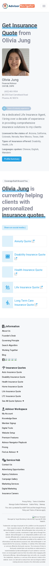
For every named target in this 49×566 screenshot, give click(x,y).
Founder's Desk (9, 335)
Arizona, (33, 133)
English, (35, 149)
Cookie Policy (33, 504)
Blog (4, 355)
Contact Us (7, 464)
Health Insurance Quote (12, 382)
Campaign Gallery (10, 479)
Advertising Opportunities (13, 469)
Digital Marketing (9, 488)
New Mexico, (26, 136)
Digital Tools (7, 428)
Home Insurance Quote (12, 386)
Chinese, (27, 149)
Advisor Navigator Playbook (14, 442)
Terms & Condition (39, 502)
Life (11, 144)
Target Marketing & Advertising (25, 519)
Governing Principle (10, 340)
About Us (6, 331)
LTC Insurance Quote (11, 396)
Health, (5, 144)
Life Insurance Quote (11, 391)
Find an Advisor (9, 452)
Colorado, (7, 136)
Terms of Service (35, 510)
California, (41, 133)
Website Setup (8, 433)
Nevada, (16, 136)
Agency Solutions (10, 474)
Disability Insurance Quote (13, 377)
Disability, (36, 141)
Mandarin (6, 152)
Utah (41, 136)
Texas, (36, 136)
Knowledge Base (9, 418)
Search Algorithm (10, 345)
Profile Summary (11, 159)
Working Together (10, 350)
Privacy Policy (26, 502)
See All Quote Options (12, 401)
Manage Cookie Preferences (18, 504)
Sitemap (42, 504)
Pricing (5, 447)
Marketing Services (10, 484)
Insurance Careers (10, 493)
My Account (7, 413)
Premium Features (10, 437)
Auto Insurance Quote (12, 372)
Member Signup (9, 423)
